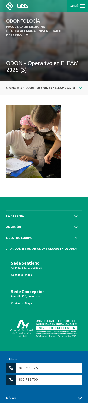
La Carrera (15, 216)
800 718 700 (28, 379)
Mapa (28, 274)
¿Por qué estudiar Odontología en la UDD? (41, 248)
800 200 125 (28, 368)
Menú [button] (74, 6)
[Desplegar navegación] (44, 88)
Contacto (17, 274)
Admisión (13, 226)
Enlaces (11, 397)
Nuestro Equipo (19, 237)
